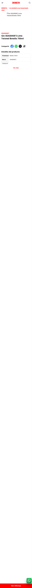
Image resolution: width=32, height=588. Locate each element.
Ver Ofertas (16, 586)
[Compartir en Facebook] (12, 46)
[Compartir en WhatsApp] (16, 46)
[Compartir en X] (20, 46)
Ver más (16, 68)
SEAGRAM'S (5, 33)
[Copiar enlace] (24, 46)
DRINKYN (4, 8)
